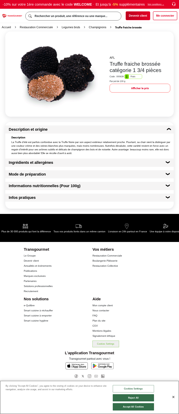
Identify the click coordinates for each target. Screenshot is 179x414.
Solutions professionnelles (38, 286)
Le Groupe (30, 255)
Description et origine (28, 129)
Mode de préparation (27, 174)
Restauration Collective (105, 265)
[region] (89, 397)
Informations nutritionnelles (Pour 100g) (44, 186)
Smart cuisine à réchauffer (38, 310)
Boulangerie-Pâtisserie (104, 260)
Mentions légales (101, 330)
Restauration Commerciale (36, 27)
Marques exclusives (35, 276)
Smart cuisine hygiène (36, 320)
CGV (95, 325)
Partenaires (30, 281)
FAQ (94, 315)
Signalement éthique (103, 335)
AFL (112, 57)
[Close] (173, 397)
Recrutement (31, 291)
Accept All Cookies (133, 406)
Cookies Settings (105, 344)
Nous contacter (100, 310)
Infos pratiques (22, 197)
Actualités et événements (38, 265)
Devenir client (31, 260)
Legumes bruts (71, 27)
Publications (30, 270)
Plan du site (98, 320)
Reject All (133, 397)
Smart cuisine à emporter (38, 315)
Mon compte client (102, 305)
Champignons (97, 27)
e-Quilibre (29, 305)
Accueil (6, 27)
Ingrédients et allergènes (31, 162)
